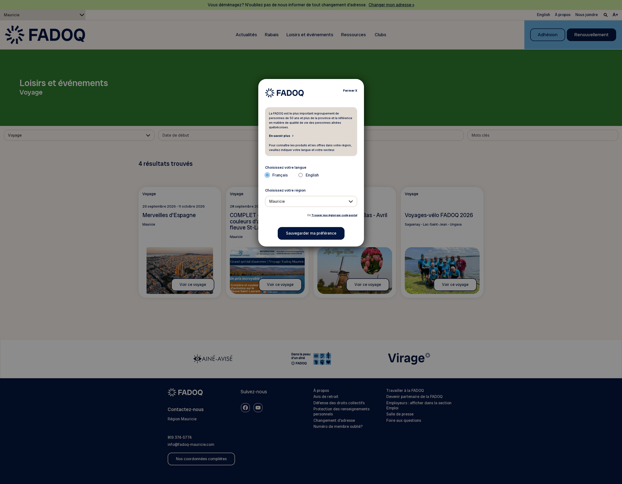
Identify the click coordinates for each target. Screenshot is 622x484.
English (312, 175)
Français (280, 175)
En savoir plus (279, 136)
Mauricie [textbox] (277, 201)
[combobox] (311, 201)
